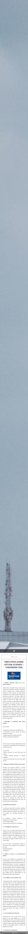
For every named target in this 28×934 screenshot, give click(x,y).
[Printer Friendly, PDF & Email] (21, 682)
